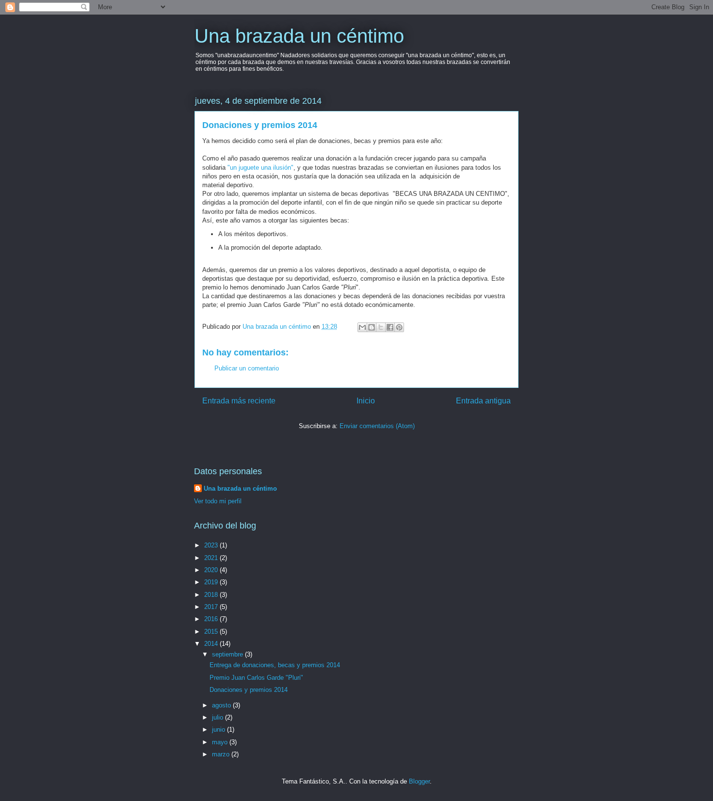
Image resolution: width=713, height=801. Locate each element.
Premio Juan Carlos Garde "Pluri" (256, 677)
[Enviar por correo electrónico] (362, 327)
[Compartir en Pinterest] (399, 327)
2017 (212, 606)
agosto (222, 705)
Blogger (419, 781)
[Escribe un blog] (371, 327)
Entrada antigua (483, 401)
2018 (212, 594)
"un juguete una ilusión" (260, 167)
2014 (212, 643)
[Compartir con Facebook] (390, 327)
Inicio (365, 401)
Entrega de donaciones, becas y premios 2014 (275, 665)
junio (219, 729)
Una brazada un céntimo (299, 36)
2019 (212, 582)
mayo (220, 742)
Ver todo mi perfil (218, 501)
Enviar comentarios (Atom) (377, 426)
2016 (212, 619)
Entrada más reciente (238, 401)
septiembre (228, 654)
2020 (212, 570)
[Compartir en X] (381, 327)
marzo (221, 754)
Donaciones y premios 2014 (249, 689)
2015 (212, 631)
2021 (212, 557)
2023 (212, 545)
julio (218, 717)
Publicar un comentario (246, 368)
